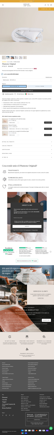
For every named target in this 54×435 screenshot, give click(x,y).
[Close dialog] (42, 204)
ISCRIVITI (27, 226)
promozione (28, 230)
